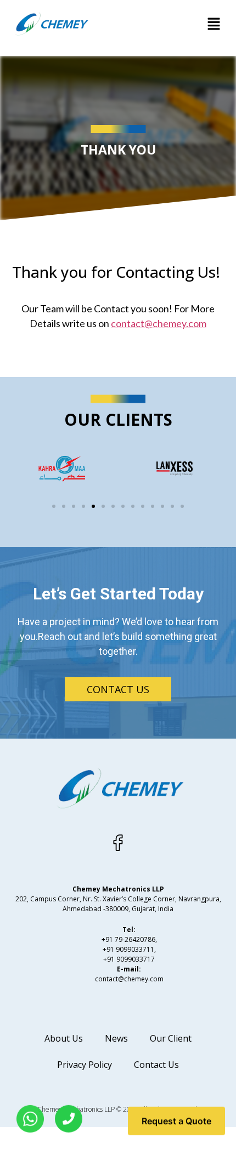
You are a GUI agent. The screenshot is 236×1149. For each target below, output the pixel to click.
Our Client (171, 1038)
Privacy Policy (84, 1065)
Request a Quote (176, 1119)
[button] (214, 24)
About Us (63, 1038)
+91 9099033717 (129, 959)
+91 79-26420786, (129, 939)
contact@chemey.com (158, 323)
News (116, 1038)
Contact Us (156, 1065)
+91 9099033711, (129, 949)
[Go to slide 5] (93, 506)
